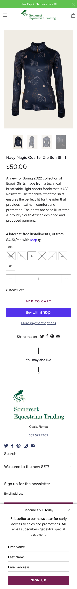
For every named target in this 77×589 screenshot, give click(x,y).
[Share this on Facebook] (47, 336)
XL (62, 255)
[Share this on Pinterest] (52, 336)
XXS (10, 255)
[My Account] (3, 15)
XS (21, 255)
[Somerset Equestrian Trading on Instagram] (26, 446)
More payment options (38, 323)
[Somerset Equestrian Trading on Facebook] (12, 446)
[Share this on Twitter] (42, 336)
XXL (10, 266)
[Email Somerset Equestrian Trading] (33, 446)
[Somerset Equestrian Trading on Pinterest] (18, 446)
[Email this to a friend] (58, 336)
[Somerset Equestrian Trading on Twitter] (6, 446)
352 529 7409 (38, 435)
